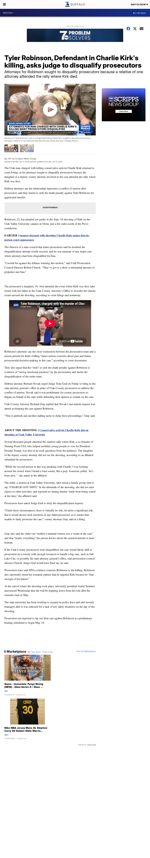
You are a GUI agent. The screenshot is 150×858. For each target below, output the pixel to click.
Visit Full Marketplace (86, 651)
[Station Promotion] (75, 35)
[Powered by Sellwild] (91, 745)
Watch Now (138, 4)
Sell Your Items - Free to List (40, 652)
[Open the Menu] (4, 4)
